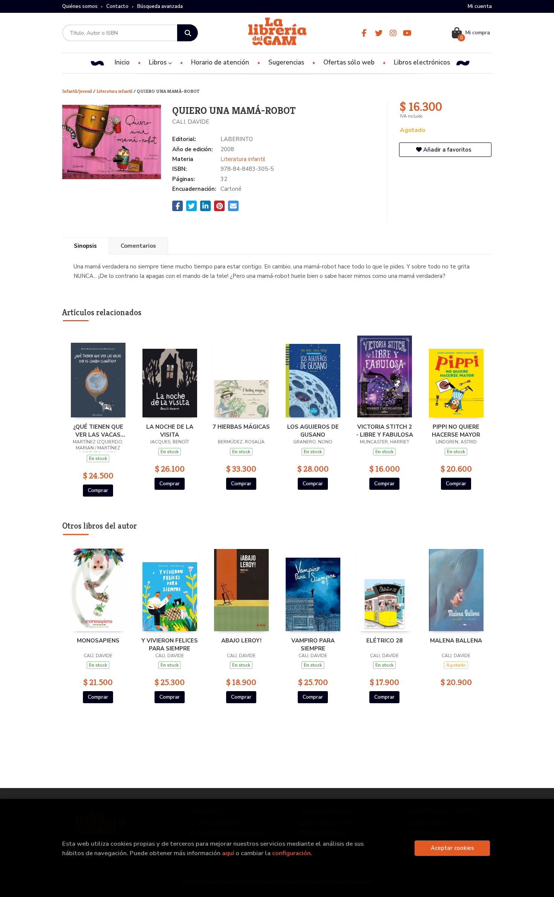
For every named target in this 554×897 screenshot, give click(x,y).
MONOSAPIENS (98, 640)
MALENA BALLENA (456, 640)
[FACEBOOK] (364, 33)
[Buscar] (187, 33)
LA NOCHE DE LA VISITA (169, 430)
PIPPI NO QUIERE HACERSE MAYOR (456, 430)
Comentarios (138, 246)
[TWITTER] (378, 33)
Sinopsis (85, 246)
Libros (158, 62)
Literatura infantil (114, 91)
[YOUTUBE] (407, 33)
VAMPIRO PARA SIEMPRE (313, 644)
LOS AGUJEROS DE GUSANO (313, 430)
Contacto (117, 6)
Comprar (98, 490)
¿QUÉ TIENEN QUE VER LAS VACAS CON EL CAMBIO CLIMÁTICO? (98, 430)
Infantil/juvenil (77, 91)
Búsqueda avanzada (160, 6)
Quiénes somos (80, 6)
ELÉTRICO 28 (384, 640)
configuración (291, 853)
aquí (228, 853)
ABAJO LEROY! (241, 640)
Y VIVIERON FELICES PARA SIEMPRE (169, 644)
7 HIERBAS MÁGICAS (241, 427)
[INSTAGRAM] (393, 33)
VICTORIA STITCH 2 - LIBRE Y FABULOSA (384, 430)
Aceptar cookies (452, 848)
